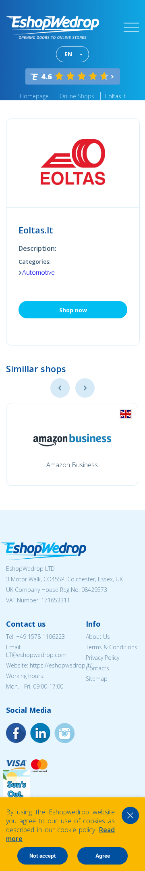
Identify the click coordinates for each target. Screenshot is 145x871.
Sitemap (97, 678)
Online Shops (77, 96)
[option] (72, 444)
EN (68, 54)
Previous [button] (60, 388)
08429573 (94, 589)
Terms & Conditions (111, 647)
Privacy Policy (102, 657)
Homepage (34, 96)
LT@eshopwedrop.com (36, 655)
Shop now (73, 310)
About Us (98, 636)
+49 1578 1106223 (40, 636)
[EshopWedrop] (52, 27)
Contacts (97, 668)
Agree (102, 856)
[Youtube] (64, 733)
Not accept (42, 856)
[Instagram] (40, 733)
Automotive (38, 272)
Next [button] (85, 388)
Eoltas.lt (115, 96)
